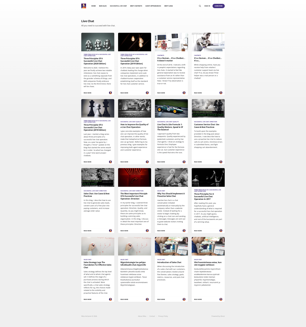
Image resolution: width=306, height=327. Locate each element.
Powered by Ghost (218, 316)
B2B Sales (103, 6)
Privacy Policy (163, 316)
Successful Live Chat (118, 6)
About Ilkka (142, 316)
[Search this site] (200, 6)
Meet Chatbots (136, 6)
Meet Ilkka (168, 6)
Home (93, 6)
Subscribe (219, 6)
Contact (152, 316)
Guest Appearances (153, 6)
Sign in (207, 6)
